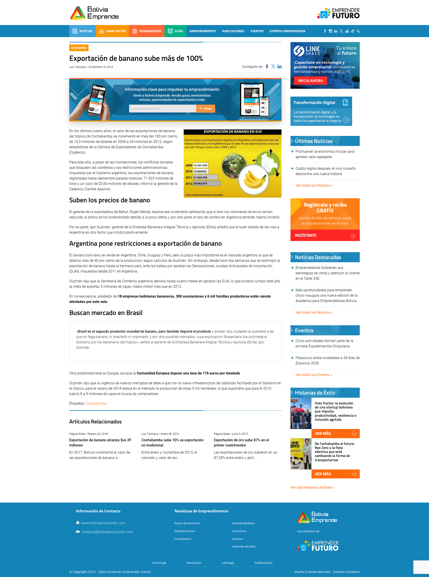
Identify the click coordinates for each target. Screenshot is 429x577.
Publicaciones (233, 31)
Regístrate (305, 235)
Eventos (257, 31)
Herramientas (150, 31)
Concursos (239, 531)
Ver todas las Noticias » (314, 185)
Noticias (86, 31)
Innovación (193, 563)
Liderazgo (227, 563)
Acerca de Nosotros (187, 523)
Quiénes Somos (184, 531)
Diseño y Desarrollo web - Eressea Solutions (327, 572)
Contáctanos (182, 539)
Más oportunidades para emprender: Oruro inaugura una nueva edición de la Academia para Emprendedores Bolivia (327, 295)
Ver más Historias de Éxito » (312, 487)
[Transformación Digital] (321, 111)
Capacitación (116, 31)
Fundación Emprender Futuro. (128, 572)
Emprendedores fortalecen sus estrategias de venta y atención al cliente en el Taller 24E (328, 273)
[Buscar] (358, 31)
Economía (78, 47)
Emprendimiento (202, 31)
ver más (323, 433)
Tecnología (159, 563)
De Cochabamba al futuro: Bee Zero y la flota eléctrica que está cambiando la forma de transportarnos (335, 452)
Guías (179, 31)
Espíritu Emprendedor (287, 31)
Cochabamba (96, 403)
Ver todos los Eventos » (314, 375)
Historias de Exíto (244, 546)
